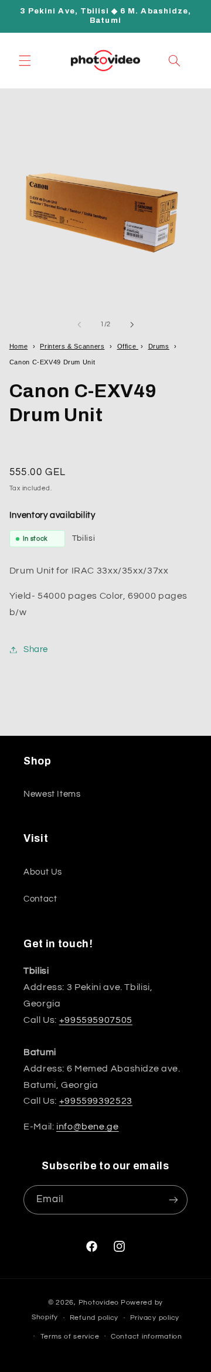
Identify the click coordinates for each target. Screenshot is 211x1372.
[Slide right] (132, 324)
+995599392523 (95, 1100)
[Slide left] (79, 324)
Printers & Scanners (72, 346)
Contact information (146, 1336)
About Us (42, 872)
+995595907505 (95, 1020)
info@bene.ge (87, 1126)
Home (18, 346)
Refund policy (94, 1318)
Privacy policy (154, 1318)
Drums (158, 346)
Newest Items (52, 794)
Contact (40, 899)
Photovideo (99, 1302)
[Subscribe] (173, 1199)
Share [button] (35, 649)
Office (127, 346)
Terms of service (70, 1336)
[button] (24, 60)
